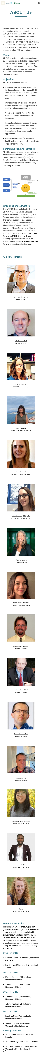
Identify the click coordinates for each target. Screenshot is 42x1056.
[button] (3, 3)
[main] (21, 13)
